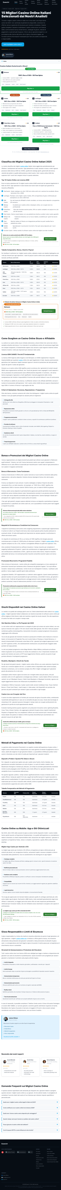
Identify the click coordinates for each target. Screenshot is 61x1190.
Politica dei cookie (40, 1157)
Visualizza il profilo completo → (12, 1036)
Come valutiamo (39, 1163)
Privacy (37, 1155)
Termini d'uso (39, 1159)
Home (16, 2)
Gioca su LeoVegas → (50, 725)
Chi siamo (38, 1151)
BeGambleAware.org (45, 151)
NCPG (30, 1152)
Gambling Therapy (10, 1152)
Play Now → (30, 88)
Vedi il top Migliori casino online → (13, 44)
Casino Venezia (33, 2)
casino (21, 360)
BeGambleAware (21, 1152)
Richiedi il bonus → (49, 311)
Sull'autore (38, 1153)
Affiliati (37, 1161)
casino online (24, 166)
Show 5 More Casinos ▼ (30, 148)
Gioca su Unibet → (50, 514)
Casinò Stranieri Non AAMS (52, 1161)
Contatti (37, 1168)
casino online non (21, 938)
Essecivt (6, 2)
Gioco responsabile (40, 1166)
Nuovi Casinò (21, 2)
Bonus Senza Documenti (52, 1157)
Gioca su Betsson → (50, 238)
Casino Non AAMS (51, 1153)
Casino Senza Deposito (52, 1159)
